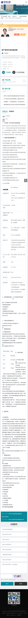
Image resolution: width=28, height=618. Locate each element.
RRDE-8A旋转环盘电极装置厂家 (16, 519)
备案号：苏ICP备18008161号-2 (9, 613)
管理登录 (19, 615)
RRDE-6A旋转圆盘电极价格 (15, 513)
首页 (9, 16)
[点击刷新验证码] (17, 576)
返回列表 (6, 516)
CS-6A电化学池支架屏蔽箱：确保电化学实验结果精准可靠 (15, 98)
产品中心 (14, 16)
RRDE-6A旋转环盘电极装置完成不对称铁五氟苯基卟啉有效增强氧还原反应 (15, 95)
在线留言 (11, 111)
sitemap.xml (13, 615)
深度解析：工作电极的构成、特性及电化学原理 (15, 101)
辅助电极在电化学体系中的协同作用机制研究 (14, 104)
